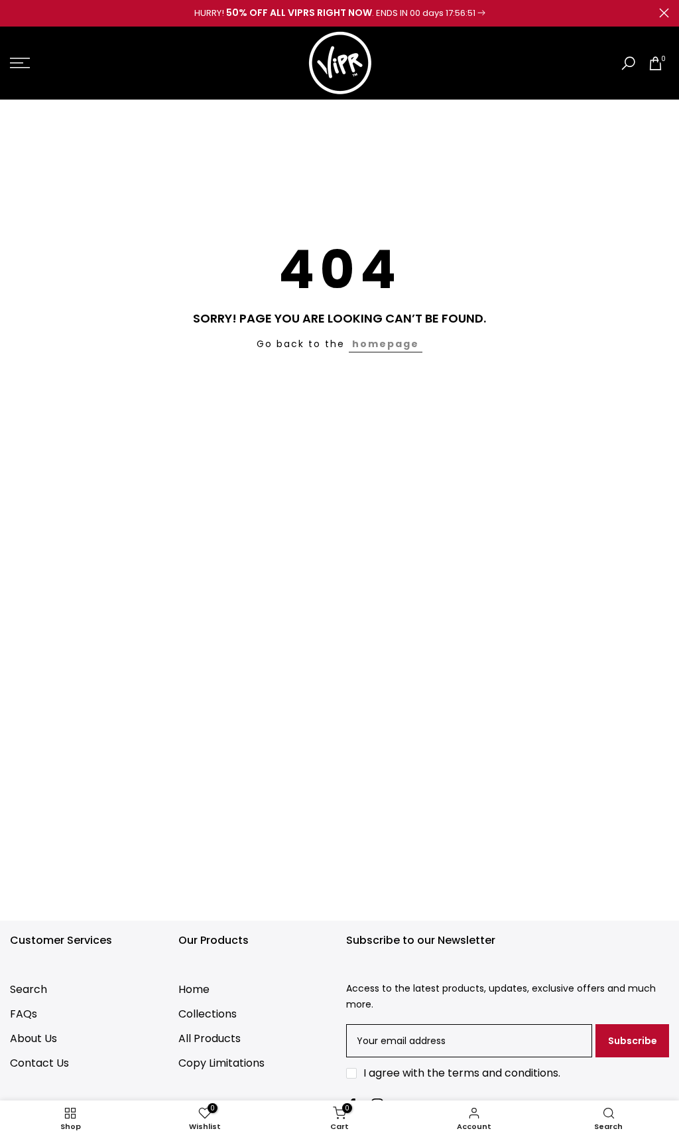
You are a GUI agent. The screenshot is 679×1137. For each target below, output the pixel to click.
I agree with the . (461, 1073)
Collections (207, 1014)
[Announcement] (339, 13)
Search (28, 989)
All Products (209, 1038)
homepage (385, 343)
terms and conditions (503, 1073)
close (15, 13)
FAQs (23, 1014)
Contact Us (39, 1063)
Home (194, 989)
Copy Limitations (221, 1063)
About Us (33, 1038)
